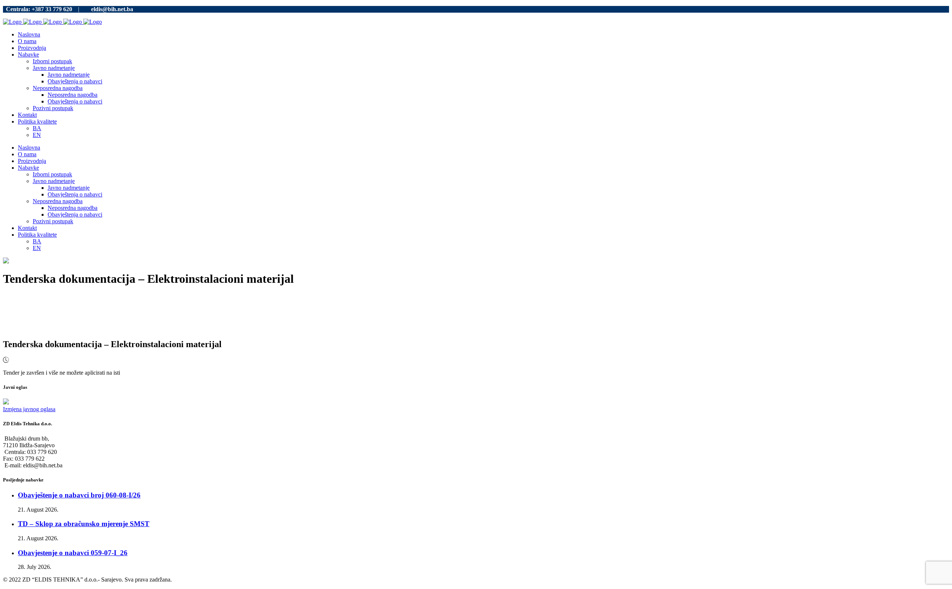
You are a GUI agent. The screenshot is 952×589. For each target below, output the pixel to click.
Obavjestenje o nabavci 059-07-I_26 (73, 553)
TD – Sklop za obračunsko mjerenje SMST (83, 524)
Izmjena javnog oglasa (29, 409)
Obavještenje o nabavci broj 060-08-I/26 (79, 495)
